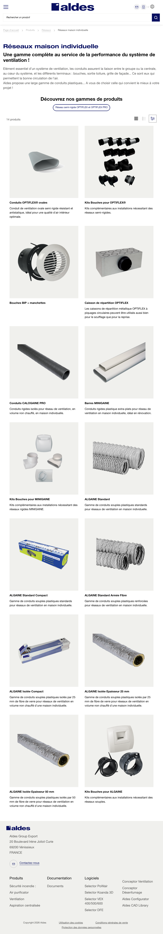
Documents (55, 886)
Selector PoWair (96, 886)
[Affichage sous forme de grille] (143, 118)
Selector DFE (94, 910)
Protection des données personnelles (81, 928)
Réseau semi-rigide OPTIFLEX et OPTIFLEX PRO (81, 107)
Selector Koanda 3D (99, 893)
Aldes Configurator (135, 899)
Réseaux (46, 30)
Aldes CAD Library (135, 905)
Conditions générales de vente (111, 923)
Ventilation (17, 899)
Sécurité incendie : (23, 886)
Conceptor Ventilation (137, 882)
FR (157, 6)
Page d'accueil (11, 30)
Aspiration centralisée (25, 905)
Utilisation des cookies (71, 923)
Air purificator (19, 893)
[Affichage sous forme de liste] (136, 118)
